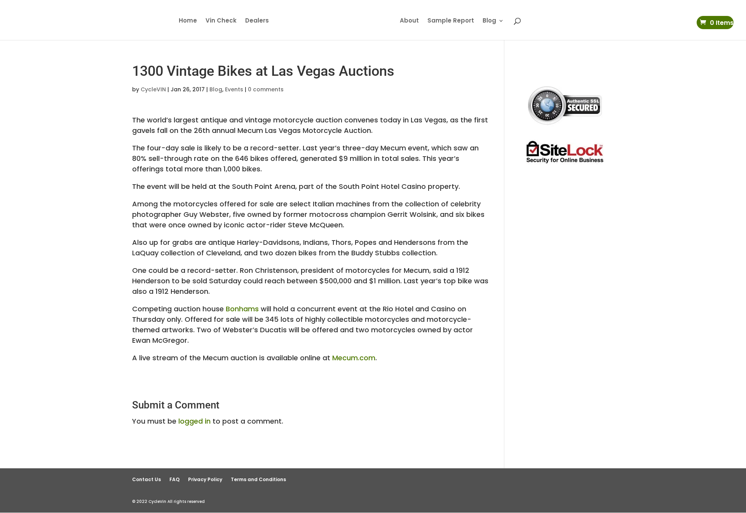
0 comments (266, 89)
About (409, 21)
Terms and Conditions (258, 479)
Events (234, 89)
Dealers (257, 21)
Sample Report (450, 21)
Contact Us (146, 479)
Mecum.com (353, 358)
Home (188, 21)
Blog (489, 21)
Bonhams (242, 309)
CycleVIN (153, 89)
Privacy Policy (205, 479)
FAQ (174, 479)
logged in (194, 421)
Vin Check (221, 21)
